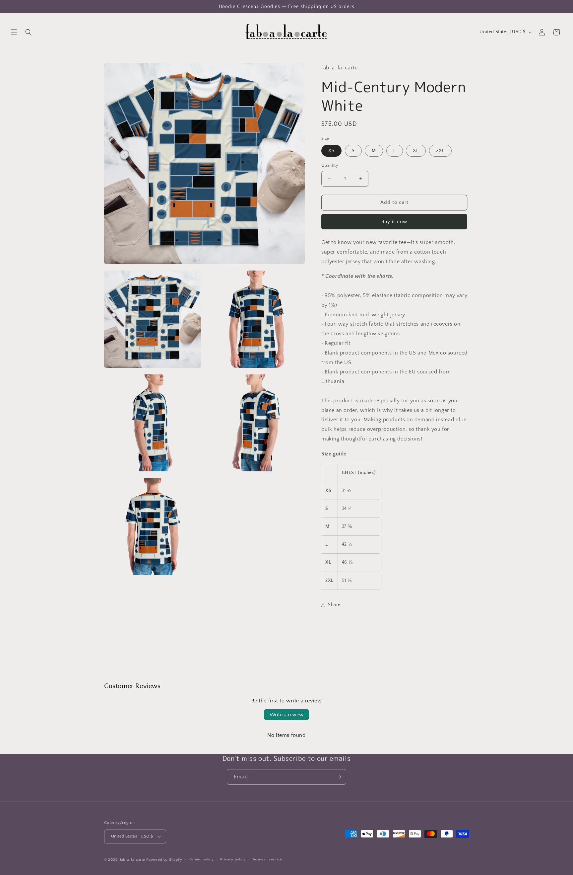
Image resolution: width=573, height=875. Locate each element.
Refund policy (201, 859)
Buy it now (394, 221)
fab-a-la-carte (132, 860)
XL (416, 150)
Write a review (286, 715)
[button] (14, 32)
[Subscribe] (338, 777)
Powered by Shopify (164, 860)
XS (331, 150)
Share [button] (334, 604)
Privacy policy (233, 859)
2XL (440, 150)
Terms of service (267, 859)
